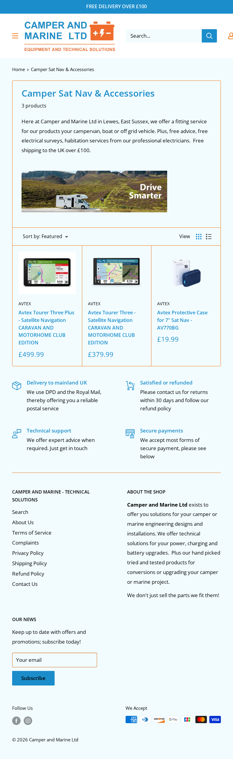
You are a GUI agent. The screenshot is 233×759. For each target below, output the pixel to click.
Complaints (25, 542)
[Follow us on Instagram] (28, 720)
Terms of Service (32, 532)
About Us (23, 522)
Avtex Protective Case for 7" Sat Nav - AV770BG (182, 320)
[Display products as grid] (198, 236)
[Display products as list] (208, 236)
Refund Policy (28, 573)
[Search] (209, 36)
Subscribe (33, 678)
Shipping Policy (29, 563)
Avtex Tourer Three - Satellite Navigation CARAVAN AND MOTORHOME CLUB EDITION (112, 327)
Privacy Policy (28, 552)
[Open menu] (15, 35)
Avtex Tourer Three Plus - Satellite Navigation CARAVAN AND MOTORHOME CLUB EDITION (46, 327)
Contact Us (25, 583)
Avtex (25, 303)
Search (20, 511)
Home (18, 69)
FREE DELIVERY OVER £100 (116, 6)
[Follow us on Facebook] (16, 720)
